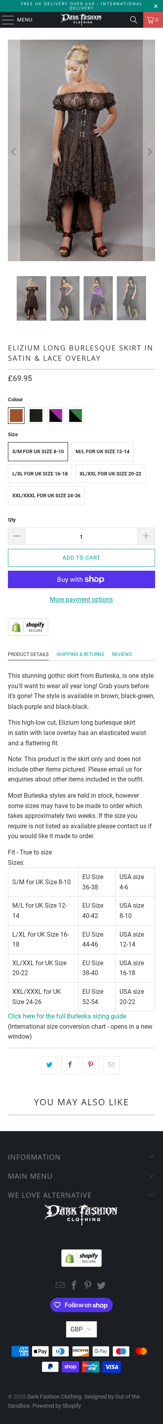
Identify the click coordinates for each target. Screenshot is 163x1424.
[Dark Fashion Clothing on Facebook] (74, 1286)
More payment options (81, 599)
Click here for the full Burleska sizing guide (67, 1016)
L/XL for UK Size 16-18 (40, 474)
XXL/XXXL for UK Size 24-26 (46, 495)
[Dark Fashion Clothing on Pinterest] (88, 1286)
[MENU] (4, 20)
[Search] (133, 20)
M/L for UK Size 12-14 (102, 451)
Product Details (28, 654)
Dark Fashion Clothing (54, 1396)
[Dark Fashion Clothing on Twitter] (102, 1286)
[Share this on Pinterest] (90, 1065)
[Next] (149, 152)
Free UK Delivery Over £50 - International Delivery (81, 6)
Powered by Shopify (56, 1406)
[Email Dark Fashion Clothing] (60, 1286)
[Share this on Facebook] (69, 1065)
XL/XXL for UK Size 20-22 (110, 474)
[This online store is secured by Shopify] (28, 633)
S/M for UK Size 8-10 (38, 451)
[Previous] (14, 152)
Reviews (122, 654)
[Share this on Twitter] (49, 1065)
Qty (12, 520)
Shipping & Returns (80, 654)
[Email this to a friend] (111, 1065)
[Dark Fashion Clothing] (81, 20)
